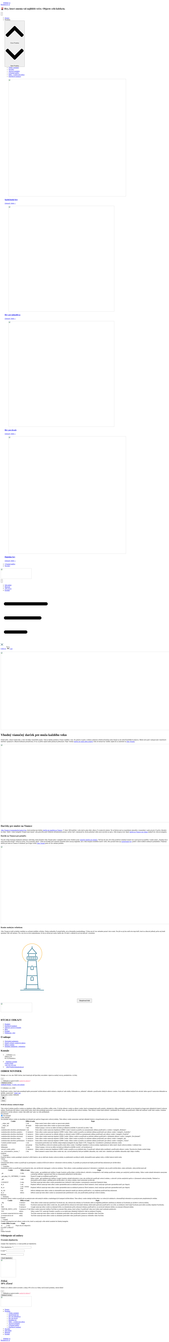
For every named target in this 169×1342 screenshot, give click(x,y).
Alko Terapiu (130, 741)
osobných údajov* (25, 1081)
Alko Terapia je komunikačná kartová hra (13, 830)
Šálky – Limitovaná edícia (17, 1322)
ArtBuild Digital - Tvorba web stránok (13, 1084)
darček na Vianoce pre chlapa (139, 832)
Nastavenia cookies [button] (7, 1095)
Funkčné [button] (3, 1153)
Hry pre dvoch (10, 430)
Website (3, 1254)
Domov (7, 1309)
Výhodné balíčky (14, 1325)
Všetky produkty (14, 1313)
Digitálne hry (10, 557)
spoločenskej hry (126, 841)
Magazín (7, 1332)
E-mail (3, 1251)
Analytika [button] (4, 1164)
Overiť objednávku (7, 1258)
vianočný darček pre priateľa (88, 840)
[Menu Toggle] (2, 14)
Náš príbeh (8, 1330)
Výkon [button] (3, 1159)
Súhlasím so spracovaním (17, 1081)
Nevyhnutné (7, 1115)
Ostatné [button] (3, 1217)
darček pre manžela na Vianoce (52, 830)
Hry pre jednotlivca (12, 315)
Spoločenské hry (11, 200)
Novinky (7, 1329)
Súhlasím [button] (16, 1095)
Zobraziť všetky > (10, 203)
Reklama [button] (3, 1195)
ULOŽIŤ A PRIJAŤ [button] (7, 1227)
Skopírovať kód (84, 1000)
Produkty (7, 1311)
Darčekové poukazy (15, 1327)
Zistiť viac (17, 1093)
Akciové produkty (14, 1323)
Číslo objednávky (7, 1247)
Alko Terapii (41, 843)
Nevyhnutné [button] (4, 1114)
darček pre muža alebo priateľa (83, 741)
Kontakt (7, 1334)
